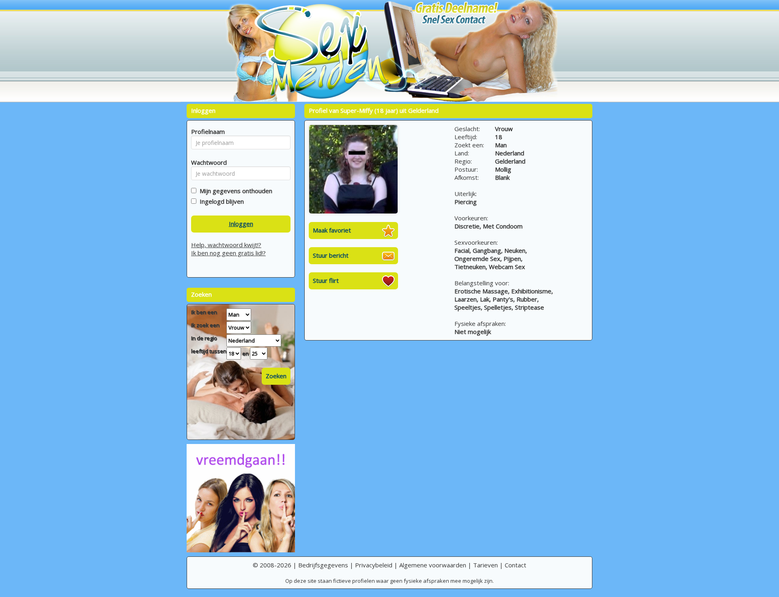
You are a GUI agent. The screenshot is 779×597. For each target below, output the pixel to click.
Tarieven (485, 565)
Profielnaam (206, 131)
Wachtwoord (206, 162)
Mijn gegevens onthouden (234, 191)
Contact (515, 565)
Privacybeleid (373, 565)
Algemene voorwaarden (432, 565)
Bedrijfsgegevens (323, 565)
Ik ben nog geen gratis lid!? (228, 253)
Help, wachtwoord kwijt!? (226, 245)
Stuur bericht (331, 255)
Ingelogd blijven (220, 201)
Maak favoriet (332, 230)
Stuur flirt (326, 280)
